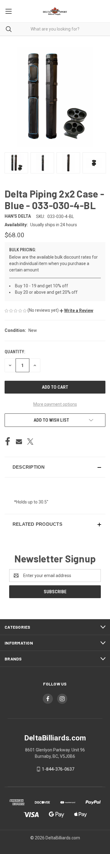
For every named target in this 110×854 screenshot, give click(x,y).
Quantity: (15, 351)
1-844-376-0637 (58, 769)
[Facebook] (8, 441)
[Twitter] (30, 441)
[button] (76, 310)
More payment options (55, 404)
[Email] (19, 441)
